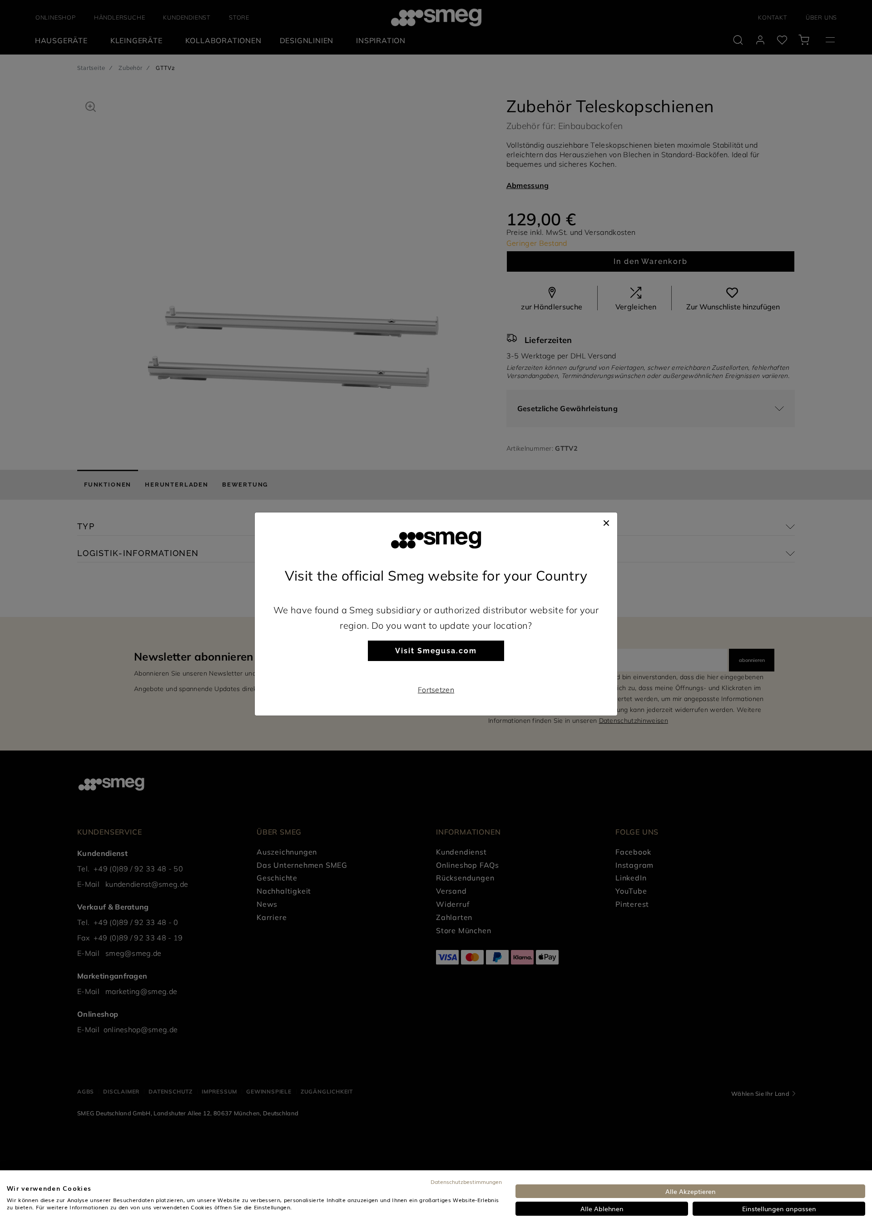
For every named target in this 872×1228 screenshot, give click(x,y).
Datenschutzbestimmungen (466, 1182)
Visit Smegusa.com (436, 650)
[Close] (606, 521)
